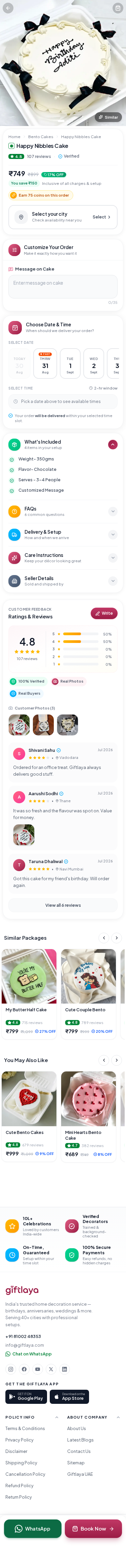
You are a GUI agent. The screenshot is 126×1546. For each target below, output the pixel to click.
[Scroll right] (116, 938)
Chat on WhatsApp (32, 1353)
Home (14, 136)
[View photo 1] (19, 725)
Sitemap (76, 1462)
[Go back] (8, 8)
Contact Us (79, 1451)
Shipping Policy (21, 1462)
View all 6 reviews (63, 905)
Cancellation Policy (25, 1474)
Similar (111, 117)
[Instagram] (10, 1369)
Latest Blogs (80, 1439)
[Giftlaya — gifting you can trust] (22, 1290)
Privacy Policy (19, 1439)
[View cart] (118, 8)
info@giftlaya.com (24, 1345)
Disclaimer (16, 1451)
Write (107, 613)
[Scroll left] (103, 938)
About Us (76, 1428)
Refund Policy (19, 1485)
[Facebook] (24, 1369)
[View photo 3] (67, 725)
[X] (51, 1369)
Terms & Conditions (25, 1428)
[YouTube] (37, 1369)
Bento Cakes (40, 136)
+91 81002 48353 (23, 1336)
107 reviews (39, 156)
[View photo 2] (43, 725)
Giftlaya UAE (80, 1474)
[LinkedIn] (64, 1369)
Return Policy (18, 1497)
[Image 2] (68, 121)
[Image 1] (61, 121)
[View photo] (24, 835)
